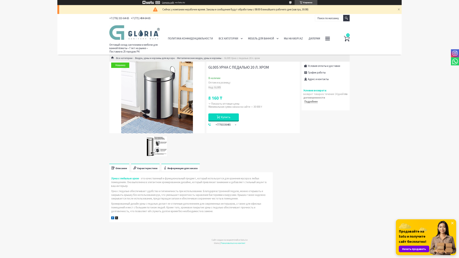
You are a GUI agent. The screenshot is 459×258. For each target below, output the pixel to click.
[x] (116, 218)
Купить (225, 117)
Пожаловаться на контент (233, 243)
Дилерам (314, 38)
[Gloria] (134, 32)
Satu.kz (244, 239)
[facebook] (112, 218)
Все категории (228, 38)
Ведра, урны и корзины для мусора (155, 58)
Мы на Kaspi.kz (293, 38)
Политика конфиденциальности (190, 38)
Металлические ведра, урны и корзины (199, 58)
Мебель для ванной (261, 38)
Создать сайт (168, 2)
